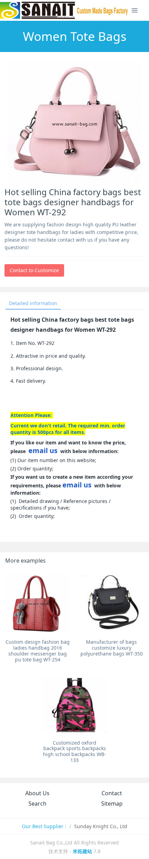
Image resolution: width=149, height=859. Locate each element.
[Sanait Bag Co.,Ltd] (64, 10)
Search (37, 803)
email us (43, 450)
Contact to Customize (34, 270)
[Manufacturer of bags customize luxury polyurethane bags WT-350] (111, 603)
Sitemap (112, 803)
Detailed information (33, 303)
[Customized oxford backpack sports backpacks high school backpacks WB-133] (74, 704)
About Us (37, 793)
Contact (112, 793)
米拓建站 (83, 851)
